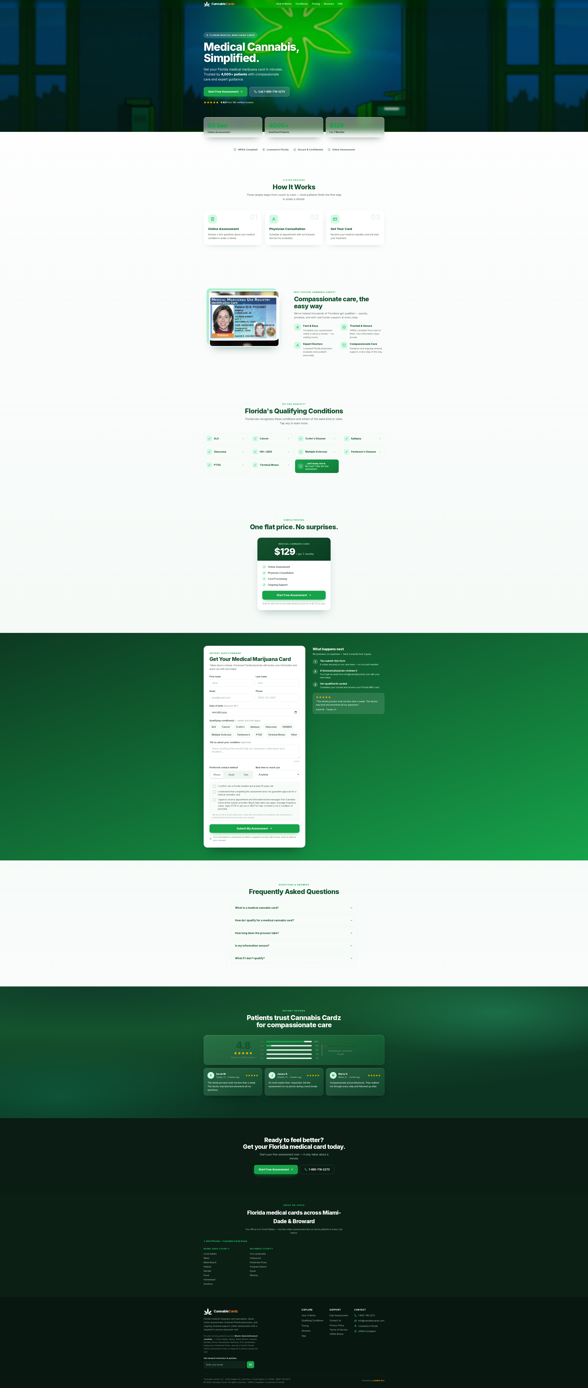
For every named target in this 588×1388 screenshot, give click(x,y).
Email (212, 691)
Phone (259, 691)
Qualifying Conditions (312, 1320)
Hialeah (207, 1266)
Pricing (316, 3)
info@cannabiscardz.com (371, 1320)
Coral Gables (210, 1253)
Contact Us (335, 1320)
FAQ (340, 3)
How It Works (284, 3)
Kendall (207, 1271)
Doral (206, 1275)
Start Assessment (339, 1315)
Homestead (209, 1279)
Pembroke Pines (258, 1262)
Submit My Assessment (252, 828)
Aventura (208, 1284)
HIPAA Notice (336, 1334)
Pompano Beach (258, 1266)
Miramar (254, 1275)
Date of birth (223, 706)
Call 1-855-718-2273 (271, 91)
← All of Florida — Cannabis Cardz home (225, 1241)
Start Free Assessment (223, 91)
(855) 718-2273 (283, 1379)
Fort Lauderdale (258, 1253)
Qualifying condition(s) (234, 720)
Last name (261, 676)
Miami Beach (210, 1262)
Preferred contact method (223, 767)
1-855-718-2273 (319, 1169)
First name (215, 676)
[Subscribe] (250, 1364)
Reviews (329, 3)
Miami (206, 1258)
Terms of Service (338, 1329)
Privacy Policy (337, 1325)
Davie (253, 1271)
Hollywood (255, 1258)
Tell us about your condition (230, 742)
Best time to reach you (268, 767)
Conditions (302, 3)
